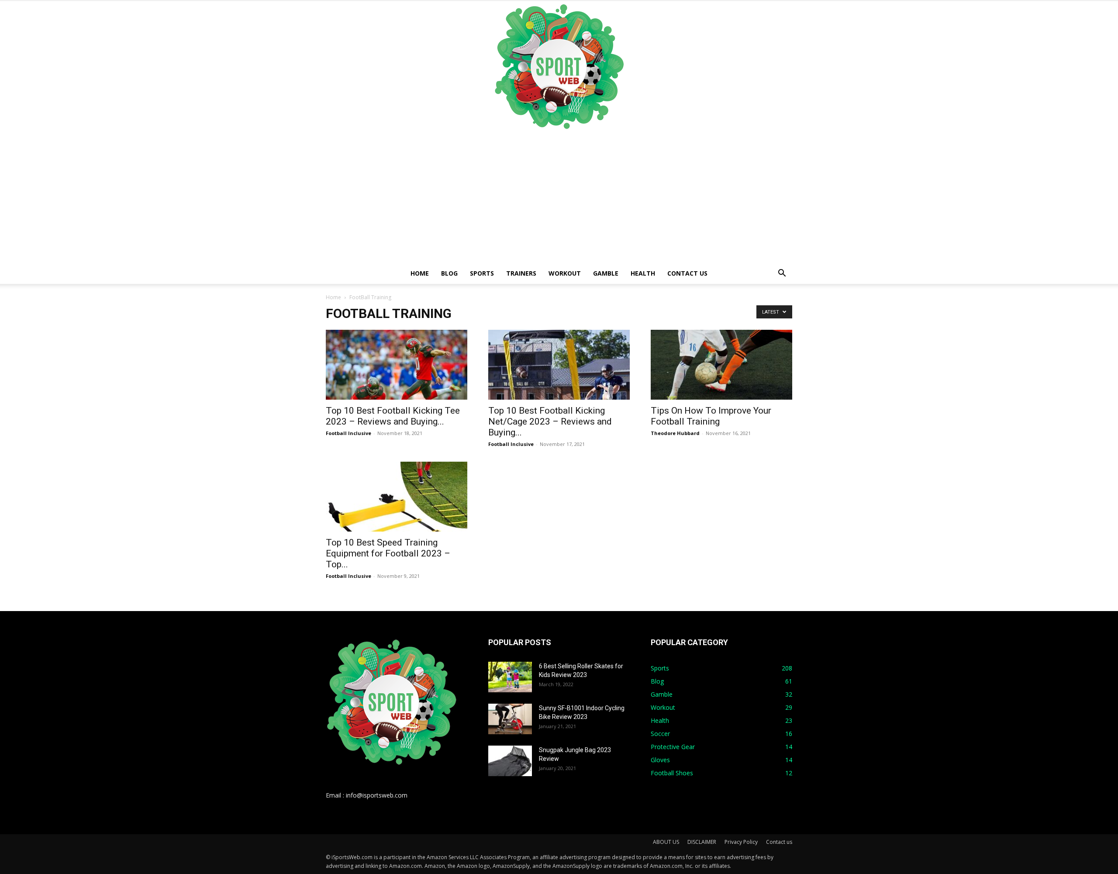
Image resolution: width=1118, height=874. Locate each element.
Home (420, 273)
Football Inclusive (348, 433)
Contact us (687, 273)
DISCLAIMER (701, 842)
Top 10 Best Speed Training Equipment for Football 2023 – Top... (388, 553)
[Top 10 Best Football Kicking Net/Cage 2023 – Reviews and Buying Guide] (559, 365)
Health (643, 273)
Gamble (605, 273)
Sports (482, 273)
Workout (565, 273)
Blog (449, 273)
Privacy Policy (741, 842)
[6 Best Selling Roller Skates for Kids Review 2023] (510, 677)
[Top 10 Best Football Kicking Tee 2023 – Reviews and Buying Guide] (396, 365)
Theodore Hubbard (675, 433)
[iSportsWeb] (559, 66)
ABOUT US (666, 842)
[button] (781, 274)
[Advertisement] (559, 197)
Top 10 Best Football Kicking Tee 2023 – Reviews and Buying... (393, 416)
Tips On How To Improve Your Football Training (711, 416)
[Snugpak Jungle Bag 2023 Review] (510, 761)
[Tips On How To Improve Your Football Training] (721, 365)
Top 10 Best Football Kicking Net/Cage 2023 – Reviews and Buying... (550, 421)
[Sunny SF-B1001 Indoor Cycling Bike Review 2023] (510, 719)
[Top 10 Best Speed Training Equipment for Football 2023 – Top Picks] (396, 497)
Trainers (521, 273)
